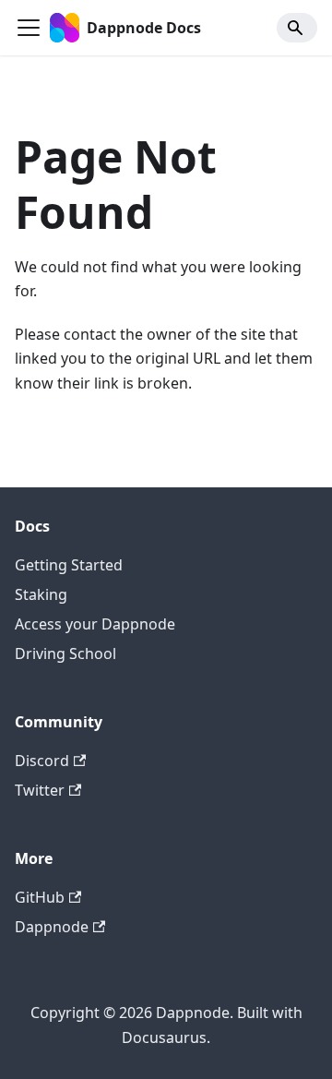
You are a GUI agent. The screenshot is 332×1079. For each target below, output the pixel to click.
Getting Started (69, 565)
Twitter (40, 790)
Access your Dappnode (95, 624)
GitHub (40, 897)
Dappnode (52, 927)
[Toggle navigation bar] (28, 28)
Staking (41, 594)
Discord (42, 760)
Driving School (65, 653)
